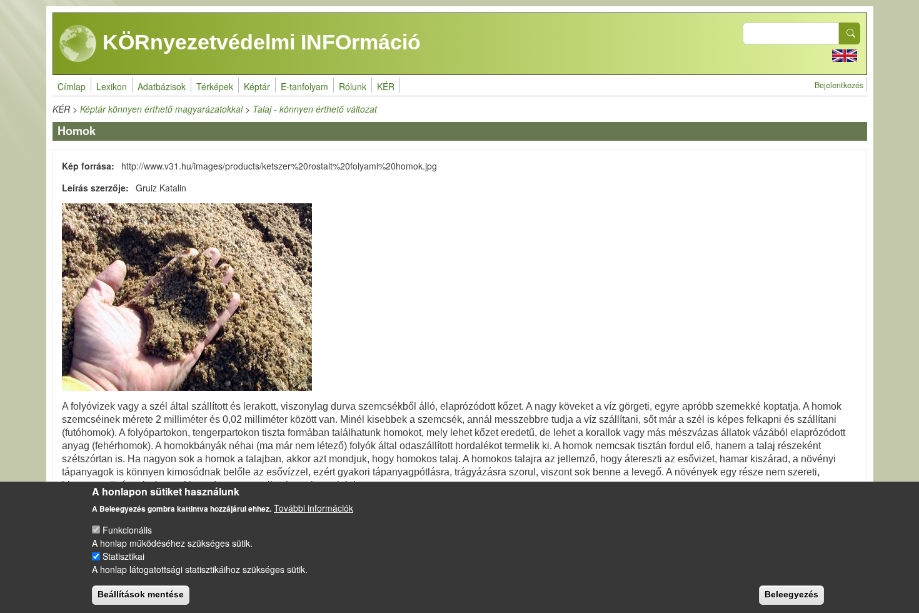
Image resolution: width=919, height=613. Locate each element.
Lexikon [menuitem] (111, 86)
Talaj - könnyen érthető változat (315, 109)
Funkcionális (127, 530)
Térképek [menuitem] (214, 86)
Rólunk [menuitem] (352, 86)
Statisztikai (123, 556)
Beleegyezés (791, 594)
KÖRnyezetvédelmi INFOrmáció (259, 42)
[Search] (849, 33)
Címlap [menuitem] (72, 86)
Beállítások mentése (141, 594)
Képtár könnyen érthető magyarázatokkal (161, 109)
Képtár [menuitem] (257, 86)
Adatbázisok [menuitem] (162, 86)
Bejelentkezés (839, 85)
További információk (313, 508)
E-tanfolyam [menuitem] (304, 86)
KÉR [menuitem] (385, 86)
